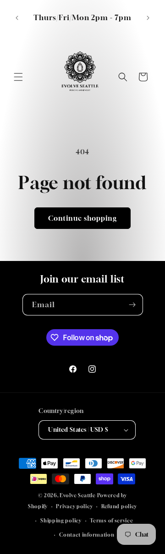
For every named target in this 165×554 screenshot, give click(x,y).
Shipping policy (61, 520)
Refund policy (119, 506)
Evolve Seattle (78, 495)
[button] (18, 77)
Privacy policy (74, 506)
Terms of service (111, 520)
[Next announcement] (148, 18)
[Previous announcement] (17, 18)
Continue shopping (82, 218)
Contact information (86, 535)
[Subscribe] (132, 304)
